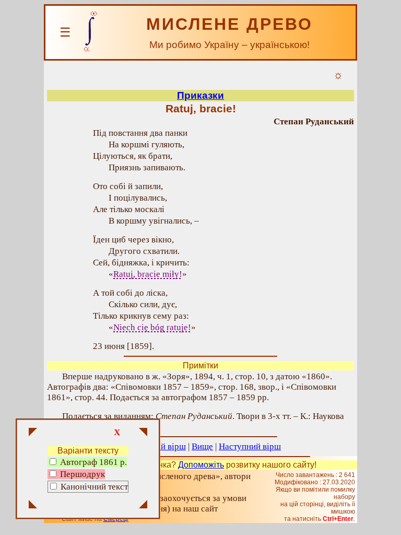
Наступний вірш (250, 446)
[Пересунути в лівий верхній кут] (32, 433)
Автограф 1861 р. (92, 462)
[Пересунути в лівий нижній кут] (32, 505)
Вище (202, 446)
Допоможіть (201, 464)
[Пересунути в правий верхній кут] (143, 433)
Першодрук (81, 474)
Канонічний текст (94, 487)
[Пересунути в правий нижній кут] (143, 505)
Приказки (200, 95)
